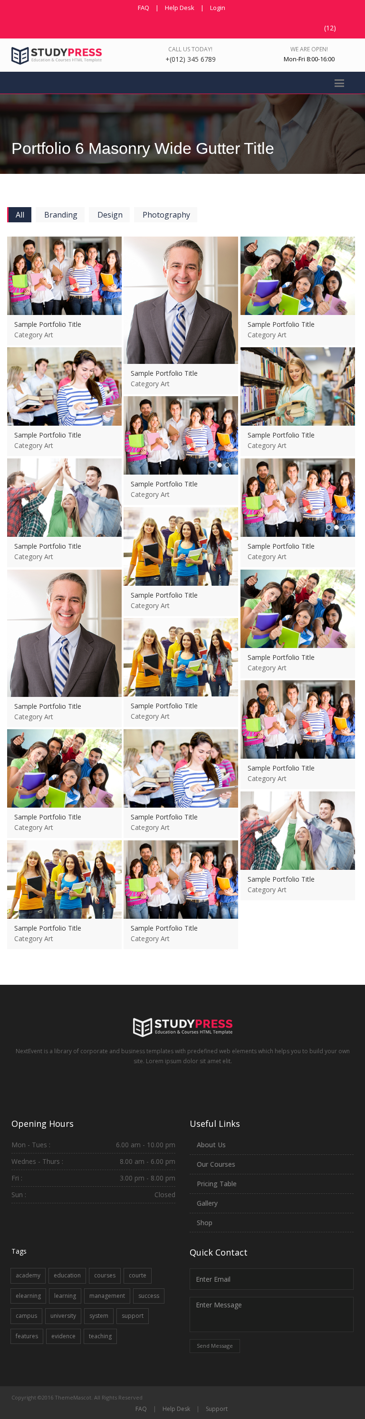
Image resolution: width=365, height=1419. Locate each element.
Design (110, 215)
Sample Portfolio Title (47, 324)
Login (217, 7)
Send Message (215, 1345)
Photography (166, 215)
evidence (63, 1336)
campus (26, 1316)
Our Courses (216, 1164)
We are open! (309, 49)
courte (137, 1275)
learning (65, 1296)
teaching (100, 1336)
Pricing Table (217, 1183)
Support (217, 1409)
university (63, 1316)
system (98, 1316)
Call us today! (190, 49)
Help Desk (179, 7)
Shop (204, 1222)
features (27, 1336)
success (148, 1296)
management (107, 1296)
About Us (211, 1144)
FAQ (143, 7)
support (133, 1316)
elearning (28, 1296)
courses (104, 1275)
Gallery (207, 1203)
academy (28, 1275)
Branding (60, 215)
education (67, 1275)
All (20, 215)
